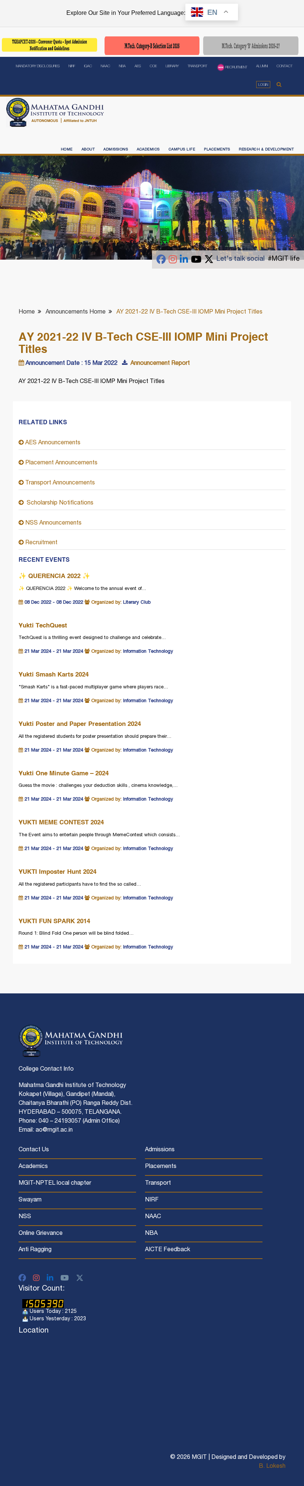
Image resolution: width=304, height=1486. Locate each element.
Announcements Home (76, 312)
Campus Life (182, 150)
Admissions (115, 150)
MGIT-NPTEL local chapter (55, 1184)
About (88, 150)
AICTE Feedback (167, 1250)
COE (153, 66)
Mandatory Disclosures (38, 66)
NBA (122, 66)
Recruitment (236, 67)
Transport (197, 66)
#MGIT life (284, 259)
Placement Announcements (61, 463)
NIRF (72, 66)
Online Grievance (41, 1234)
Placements (217, 150)
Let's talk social (241, 259)
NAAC (105, 66)
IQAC (88, 66)
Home (67, 150)
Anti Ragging (35, 1250)
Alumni (262, 66)
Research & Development (266, 150)
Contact (285, 66)
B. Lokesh (272, 1467)
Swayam (30, 1200)
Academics (148, 150)
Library (172, 66)
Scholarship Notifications (58, 503)
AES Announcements (52, 443)
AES (138, 66)
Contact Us (34, 1150)
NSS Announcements (53, 523)
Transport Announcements (59, 483)
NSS (25, 1217)
